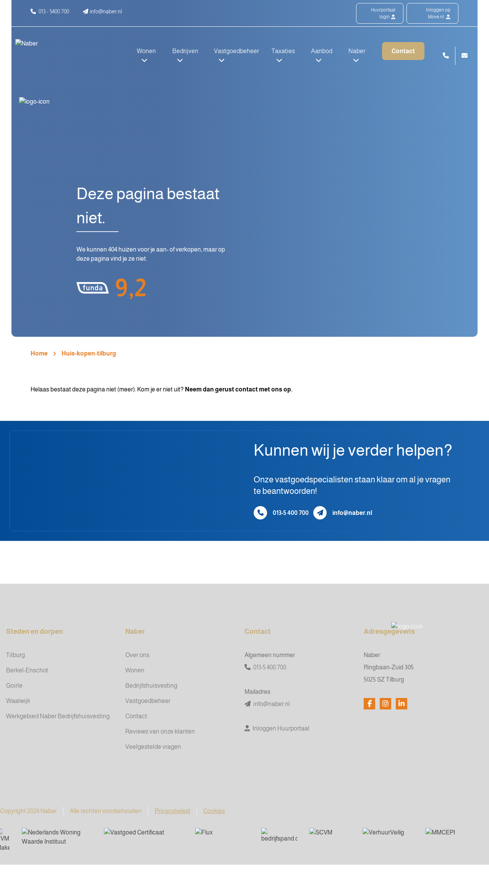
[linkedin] (401, 703)
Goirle (14, 685)
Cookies (214, 811)
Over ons (137, 655)
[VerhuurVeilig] (388, 837)
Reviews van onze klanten (160, 731)
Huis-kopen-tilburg (89, 353)
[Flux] (222, 837)
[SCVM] (329, 837)
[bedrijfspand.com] (279, 837)
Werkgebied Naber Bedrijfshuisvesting (58, 716)
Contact (403, 51)
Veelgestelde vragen (153, 746)
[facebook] (369, 703)
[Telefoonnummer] (260, 512)
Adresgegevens (389, 631)
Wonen (134, 670)
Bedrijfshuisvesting (151, 685)
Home (39, 353)
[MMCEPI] (451, 837)
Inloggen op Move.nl (438, 13)
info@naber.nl (352, 513)
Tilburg (15, 655)
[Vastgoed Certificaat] (143, 837)
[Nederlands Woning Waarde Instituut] (57, 837)
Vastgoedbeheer (147, 701)
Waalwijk (18, 701)
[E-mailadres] (320, 512)
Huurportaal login (383, 13)
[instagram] (385, 703)
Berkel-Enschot (27, 670)
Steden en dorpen (34, 631)
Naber (135, 631)
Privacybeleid (172, 811)
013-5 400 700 (291, 513)
